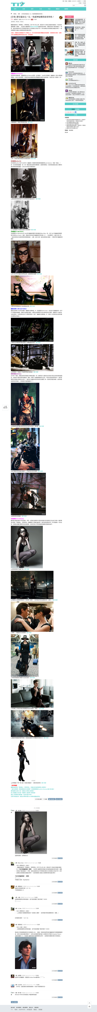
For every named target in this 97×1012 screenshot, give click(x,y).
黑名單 (66, 132)
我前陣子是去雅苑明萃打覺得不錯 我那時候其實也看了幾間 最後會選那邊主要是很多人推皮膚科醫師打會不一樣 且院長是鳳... (75, 67)
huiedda (20, 984)
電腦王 (66, 1)
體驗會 (58, 9)
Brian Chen (21, 863)
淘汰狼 (19, 810)
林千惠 (19, 993)
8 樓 (16, 984)
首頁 (15, 9)
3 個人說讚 (55, 881)
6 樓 (16, 924)
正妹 (23, 9)
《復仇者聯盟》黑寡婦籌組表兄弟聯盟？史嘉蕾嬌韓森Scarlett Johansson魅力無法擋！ (33, 789)
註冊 (85, 3)
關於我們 (13, 1007)
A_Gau (19, 908)
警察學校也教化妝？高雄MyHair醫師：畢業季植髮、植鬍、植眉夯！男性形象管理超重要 (80, 53)
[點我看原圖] (32, 54)
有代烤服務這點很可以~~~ (74, 80)
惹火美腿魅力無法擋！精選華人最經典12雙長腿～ (23, 793)
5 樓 (16, 908)
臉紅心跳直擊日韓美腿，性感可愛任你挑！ (21, 794)
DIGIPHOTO (74, 1)
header (89, 1003)
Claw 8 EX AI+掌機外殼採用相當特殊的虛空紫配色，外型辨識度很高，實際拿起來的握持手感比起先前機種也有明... (75, 86)
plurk (22, 21)
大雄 (19, 897)
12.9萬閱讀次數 (5, 407)
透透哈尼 (16, 19)
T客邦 (63, 1)
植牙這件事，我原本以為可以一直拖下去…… (80, 28)
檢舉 (35, 19)
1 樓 (16, 810)
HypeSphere (26, 880)
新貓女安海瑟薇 (34, 26)
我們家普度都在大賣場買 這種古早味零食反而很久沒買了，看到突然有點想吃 (75, 99)
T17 (18, 4)
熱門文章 (69, 16)
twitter (18, 21)
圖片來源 (30, 122)
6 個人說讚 (39, 799)
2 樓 (16, 863)
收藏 (46, 799)
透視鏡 (84, 1)
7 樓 (16, 975)
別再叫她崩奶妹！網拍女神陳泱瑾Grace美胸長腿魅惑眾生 (25, 796)
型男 (32, 9)
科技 (49, 9)
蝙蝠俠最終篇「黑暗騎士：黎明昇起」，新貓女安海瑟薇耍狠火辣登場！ (29, 787)
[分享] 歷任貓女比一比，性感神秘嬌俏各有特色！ (32, 13)
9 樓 (16, 993)
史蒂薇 (19, 975)
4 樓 (16, 897)
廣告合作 (31, 1007)
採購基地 (69, 1)
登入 (81, 3)
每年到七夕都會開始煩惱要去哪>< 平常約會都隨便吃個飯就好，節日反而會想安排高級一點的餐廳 (75, 74)
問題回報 (36, 1007)
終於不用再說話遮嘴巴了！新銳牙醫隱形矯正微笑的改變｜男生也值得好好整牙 (80, 37)
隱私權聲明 (25, 1007)
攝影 (71, 112)
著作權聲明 (18, 1007)
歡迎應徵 (71, 130)
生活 (40, 9)
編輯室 (66, 9)
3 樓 (16, 886)
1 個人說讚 (55, 858)
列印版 (13, 21)
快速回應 (52, 799)
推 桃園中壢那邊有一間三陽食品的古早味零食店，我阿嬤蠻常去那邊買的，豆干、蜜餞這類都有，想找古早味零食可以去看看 (75, 93)
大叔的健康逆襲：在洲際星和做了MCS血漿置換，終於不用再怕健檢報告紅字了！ (80, 21)
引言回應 (59, 799)
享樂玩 (14, 13)
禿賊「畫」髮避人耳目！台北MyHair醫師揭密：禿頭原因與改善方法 (80, 44)
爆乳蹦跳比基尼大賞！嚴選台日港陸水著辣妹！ (23, 791)
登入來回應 (14, 1002)
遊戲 (68, 112)
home (89, 1006)
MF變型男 (79, 1)
